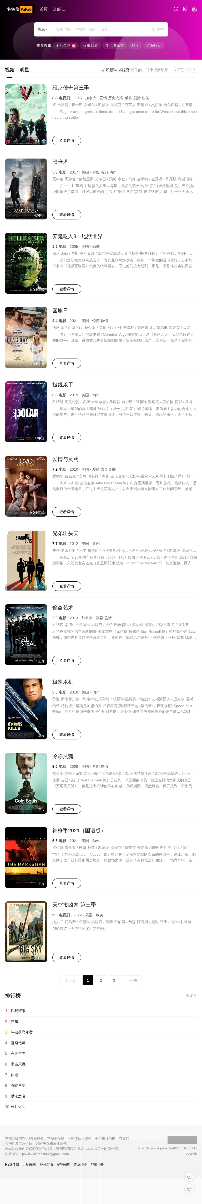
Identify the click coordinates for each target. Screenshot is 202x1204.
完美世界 (15, 1053)
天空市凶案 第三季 (74, 905)
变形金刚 (65, 45)
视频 (9, 69)
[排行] (194, 10)
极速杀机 (62, 682)
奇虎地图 (80, 1164)
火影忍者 (90, 45)
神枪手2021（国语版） (79, 830)
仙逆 (11, 1075)
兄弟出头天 (65, 533)
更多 (189, 995)
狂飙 (11, 1021)
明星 (24, 69)
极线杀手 (62, 385)
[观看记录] (176, 10)
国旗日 (60, 310)
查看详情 (66, 140)
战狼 (135, 45)
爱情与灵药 (65, 459)
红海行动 (154, 45)
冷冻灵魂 (62, 756)
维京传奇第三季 (70, 88)
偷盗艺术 (62, 608)
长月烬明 (15, 1107)
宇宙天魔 (15, 1064)
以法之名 (15, 1096)
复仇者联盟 (114, 45)
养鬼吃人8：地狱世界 (77, 236)
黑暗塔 (60, 162)
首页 (44, 9)
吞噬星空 (15, 1085)
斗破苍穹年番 (19, 1032)
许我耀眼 (15, 1011)
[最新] (185, 10)
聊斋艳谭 (15, 1043)
